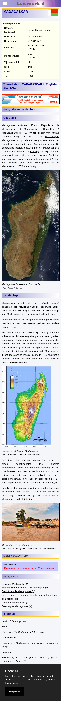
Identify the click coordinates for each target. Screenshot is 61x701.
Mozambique (52, 136)
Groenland (19, 144)
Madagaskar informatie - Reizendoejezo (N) (25, 587)
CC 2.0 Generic (31, 549)
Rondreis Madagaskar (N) (15, 602)
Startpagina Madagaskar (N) (17, 606)
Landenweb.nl (30, 3)
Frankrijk (34, 151)
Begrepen (14, 691)
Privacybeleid (11, 683)
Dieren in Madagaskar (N (15, 583)
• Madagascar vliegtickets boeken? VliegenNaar (28, 568)
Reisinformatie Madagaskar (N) (18, 591)
